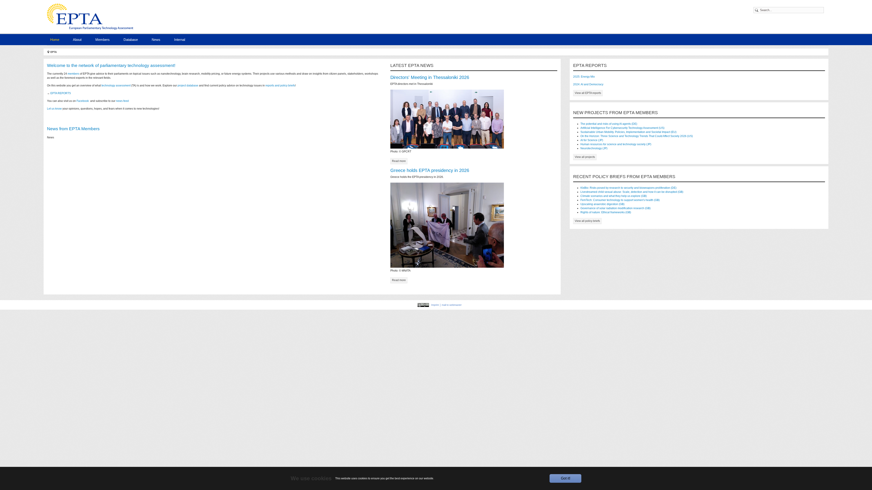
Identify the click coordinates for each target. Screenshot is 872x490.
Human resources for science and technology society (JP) (615, 144)
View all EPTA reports (588, 93)
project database (188, 85)
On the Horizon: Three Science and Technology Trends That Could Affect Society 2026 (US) (636, 136)
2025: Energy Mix (584, 76)
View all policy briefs (587, 221)
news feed (122, 101)
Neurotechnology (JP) (593, 148)
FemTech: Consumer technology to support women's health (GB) (620, 200)
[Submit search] (757, 10)
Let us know (54, 108)
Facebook (83, 101)
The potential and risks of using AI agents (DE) (608, 123)
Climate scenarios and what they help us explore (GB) (613, 196)
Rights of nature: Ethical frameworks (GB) (605, 212)
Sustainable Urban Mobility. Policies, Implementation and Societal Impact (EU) (628, 132)
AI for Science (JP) (591, 140)
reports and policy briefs (280, 85)
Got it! (565, 478)
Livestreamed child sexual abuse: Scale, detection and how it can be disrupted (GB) (631, 192)
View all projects (585, 157)
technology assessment (116, 85)
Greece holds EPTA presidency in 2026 (429, 170)
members (73, 73)
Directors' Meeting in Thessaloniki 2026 (429, 77)
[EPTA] (91, 17)
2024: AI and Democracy (588, 84)
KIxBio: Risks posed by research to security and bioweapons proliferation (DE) (628, 187)
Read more (399, 161)
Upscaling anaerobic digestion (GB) (602, 204)
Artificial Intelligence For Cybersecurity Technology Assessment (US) (622, 128)
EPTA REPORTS (60, 93)
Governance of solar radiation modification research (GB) (615, 208)
